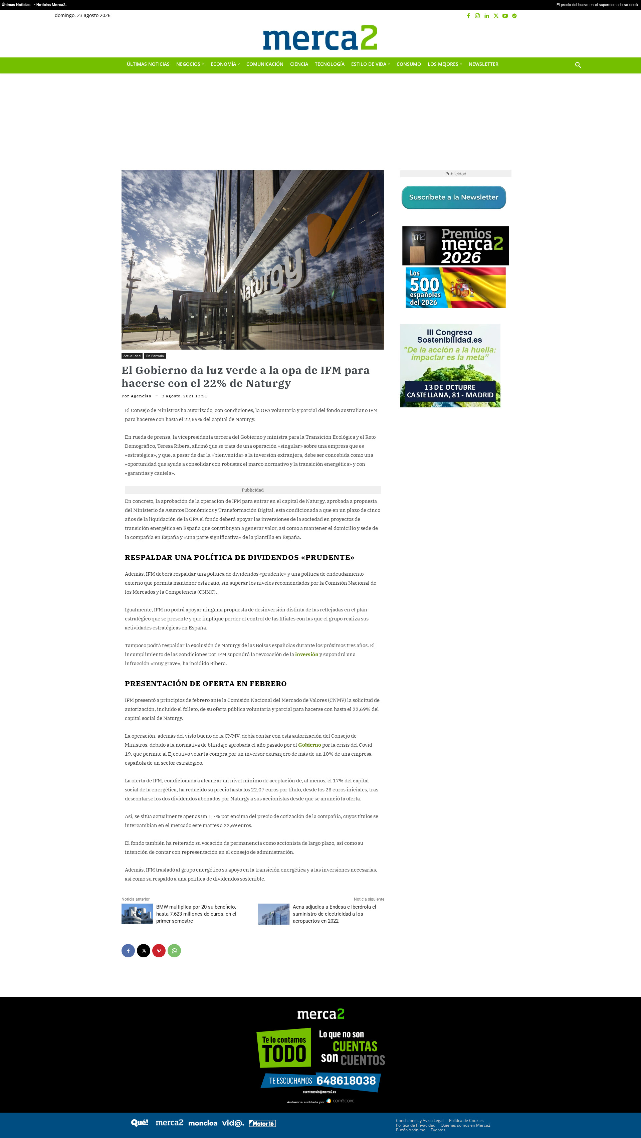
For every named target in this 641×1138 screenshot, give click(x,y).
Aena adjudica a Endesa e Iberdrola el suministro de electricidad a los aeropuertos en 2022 (334, 914)
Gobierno (309, 745)
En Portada (155, 355)
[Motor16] (262, 1125)
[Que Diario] (139, 1125)
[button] (578, 37)
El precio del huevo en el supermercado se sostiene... (548, 5)
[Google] (514, 16)
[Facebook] (468, 16)
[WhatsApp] (174, 950)
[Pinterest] (159, 950)
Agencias (141, 396)
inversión (306, 654)
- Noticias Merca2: (50, 4)
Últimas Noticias (16, 4)
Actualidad (132, 355)
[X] (496, 16)
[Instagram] (478, 16)
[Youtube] (505, 16)
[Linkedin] (487, 16)
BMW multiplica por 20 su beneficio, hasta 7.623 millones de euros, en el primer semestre (196, 914)
